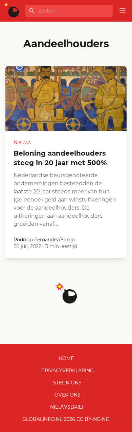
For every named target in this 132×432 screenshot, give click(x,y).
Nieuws (22, 142)
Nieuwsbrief (67, 407)
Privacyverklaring (67, 371)
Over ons (67, 395)
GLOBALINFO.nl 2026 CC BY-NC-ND (66, 419)
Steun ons (67, 383)
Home (66, 358)
